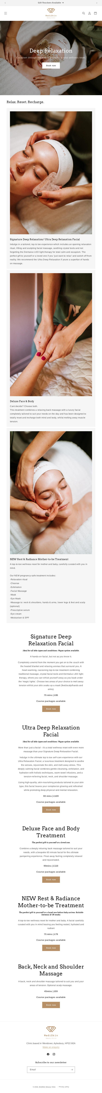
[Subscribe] (72, 1070)
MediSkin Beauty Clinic (47, 1087)
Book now (51, 65)
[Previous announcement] (5, 3)
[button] (5, 13)
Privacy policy (64, 1087)
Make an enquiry (51, 1047)
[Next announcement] (97, 3)
